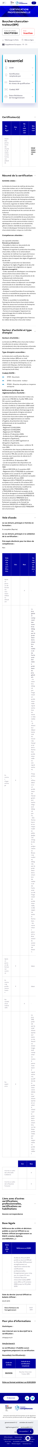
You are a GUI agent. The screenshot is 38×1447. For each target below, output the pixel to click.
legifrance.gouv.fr (11, 1427)
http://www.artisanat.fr (33, 151)
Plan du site (8, 1441)
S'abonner (11, 1398)
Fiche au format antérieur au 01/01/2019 (19, 1382)
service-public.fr (26, 1427)
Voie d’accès (9, 517)
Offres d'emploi (8, 1437)
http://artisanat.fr (8, 1343)
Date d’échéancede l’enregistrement (17, 96)
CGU (8, 1443)
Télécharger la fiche (12, 40)
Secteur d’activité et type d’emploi (17, 331)
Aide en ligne (29, 40)
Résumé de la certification (17, 175)
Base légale (8, 1223)
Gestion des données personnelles (13, 1439)
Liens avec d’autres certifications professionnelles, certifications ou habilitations (13, 1204)
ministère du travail (25, 1422)
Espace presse (18, 1437)
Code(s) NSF (14, 89)
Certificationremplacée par (15, 75)
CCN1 (11, 68)
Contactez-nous (27, 1443)
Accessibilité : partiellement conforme (23, 1441)
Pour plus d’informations (16, 1321)
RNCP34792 (8, 1373)
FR (23, 44)
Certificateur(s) (11, 117)
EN (26, 44)
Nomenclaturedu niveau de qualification (19, 82)
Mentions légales (16, 1443)
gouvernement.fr (10, 1422)
